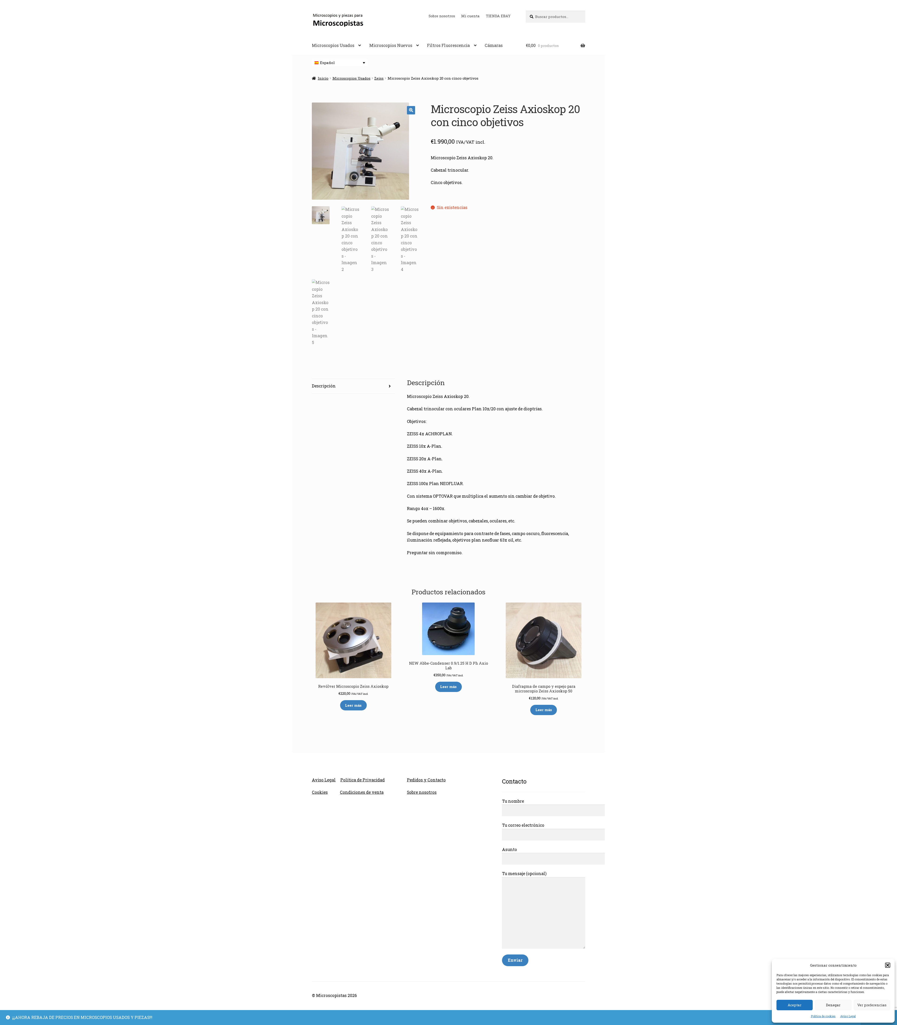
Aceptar (794, 1005)
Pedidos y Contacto (426, 780)
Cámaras (494, 45)
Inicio (323, 78)
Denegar (833, 1005)
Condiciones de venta (362, 792)
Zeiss (379, 78)
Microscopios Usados (333, 45)
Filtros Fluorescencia (448, 45)
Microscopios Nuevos (390, 45)
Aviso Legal (848, 1016)
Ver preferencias (871, 1005)
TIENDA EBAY (498, 16)
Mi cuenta (470, 16)
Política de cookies (823, 1016)
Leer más (353, 705)
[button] (887, 965)
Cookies (320, 792)
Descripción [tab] (324, 386)
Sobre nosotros (442, 16)
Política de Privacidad (362, 780)
